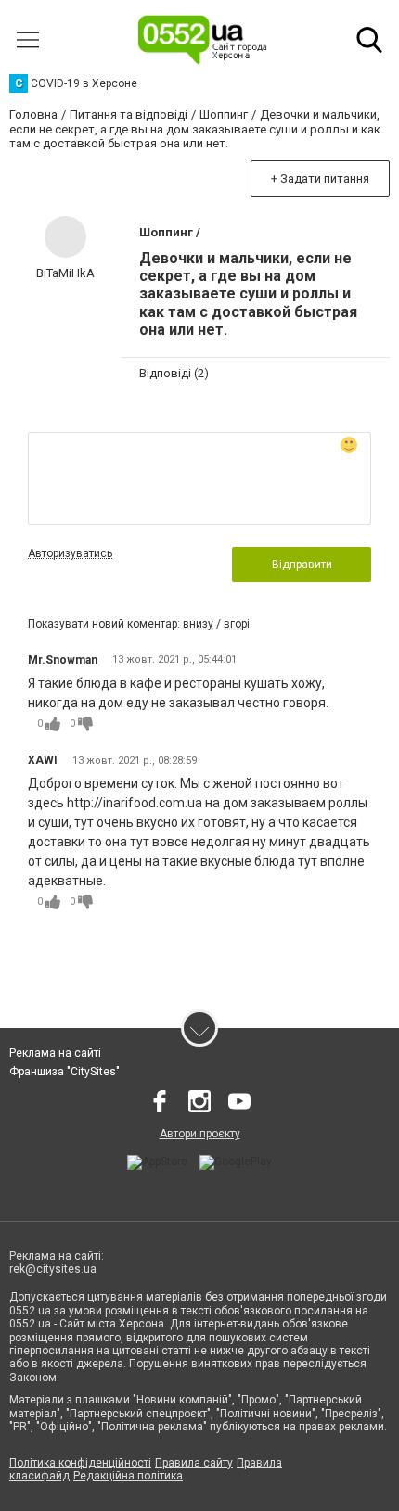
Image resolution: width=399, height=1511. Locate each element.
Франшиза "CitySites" (64, 1071)
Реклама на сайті (55, 1053)
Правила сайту (194, 1462)
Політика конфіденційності (80, 1462)
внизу (198, 623)
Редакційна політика (128, 1475)
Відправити (302, 564)
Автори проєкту (200, 1133)
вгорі (237, 623)
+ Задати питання (320, 178)
